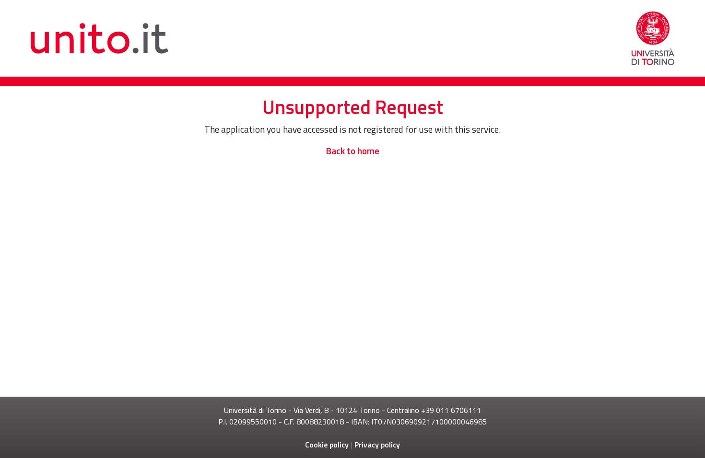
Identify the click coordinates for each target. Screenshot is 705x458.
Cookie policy (327, 444)
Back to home (352, 151)
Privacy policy (377, 444)
